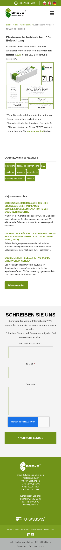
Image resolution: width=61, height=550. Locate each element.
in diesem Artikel (35, 131)
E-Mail (30, 363)
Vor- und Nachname (30, 343)
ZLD (18, 54)
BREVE (30, 178)
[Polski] (44, 3)
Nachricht (30, 384)
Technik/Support (36, 529)
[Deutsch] (54, 3)
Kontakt (46, 529)
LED (43, 166)
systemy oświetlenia (15, 178)
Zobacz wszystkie (16, 285)
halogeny (21, 172)
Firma (17, 529)
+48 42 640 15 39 (26, 3)
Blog (52, 529)
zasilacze (9, 172)
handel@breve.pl (30, 504)
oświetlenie (32, 172)
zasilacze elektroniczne (28, 166)
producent (10, 166)
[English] (49, 3)
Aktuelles (10, 529)
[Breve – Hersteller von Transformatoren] (13, 12)
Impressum (25, 529)
